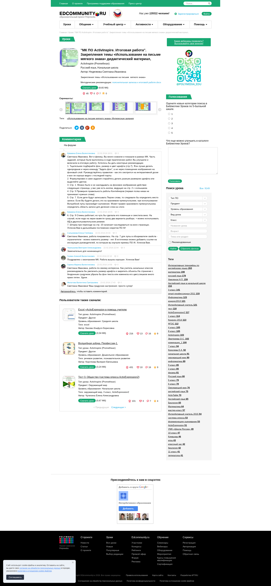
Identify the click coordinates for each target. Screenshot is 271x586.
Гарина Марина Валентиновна (81, 265)
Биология (174, 402)
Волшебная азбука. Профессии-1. (98, 343)
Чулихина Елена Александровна (102, 395)
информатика (176, 361)
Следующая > (118, 407)
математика (176, 272)
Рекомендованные (181, 242)
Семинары (162, 542)
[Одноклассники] (92, 128)
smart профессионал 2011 (184, 293)
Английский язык (178, 399)
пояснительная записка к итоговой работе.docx (136, 82)
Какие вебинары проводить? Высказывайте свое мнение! (189, 42)
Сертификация (165, 564)
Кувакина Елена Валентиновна (81, 153)
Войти (207, 14)
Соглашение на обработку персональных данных (100, 581)
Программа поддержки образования (105, 3)
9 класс (173, 365)
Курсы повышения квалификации (166, 559)
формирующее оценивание (184, 421)
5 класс (173, 380)
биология (174, 448)
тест (172, 308)
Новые (109, 546)
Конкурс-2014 (177, 320)
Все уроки (111, 542)
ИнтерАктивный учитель (182, 305)
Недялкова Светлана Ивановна (107, 71)
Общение (85, 24)
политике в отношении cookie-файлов (35, 571)
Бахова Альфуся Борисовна (99, 328)
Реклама (136, 561)
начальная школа (178, 354)
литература (175, 455)
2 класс (173, 369)
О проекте (77, 3)
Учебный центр (113, 24)
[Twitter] (76, 128)
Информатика (177, 297)
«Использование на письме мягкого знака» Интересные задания (100, 118)
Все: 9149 (205, 188)
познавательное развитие (117, 358)
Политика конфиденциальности (141, 581)
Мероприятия (164, 554)
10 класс (174, 433)
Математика (176, 406)
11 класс (174, 451)
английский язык (178, 391)
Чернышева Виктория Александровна (84, 248)
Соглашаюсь (15, 577)
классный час (176, 444)
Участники (137, 542)
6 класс (173, 384)
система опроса (178, 417)
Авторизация (189, 546)
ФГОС (173, 323)
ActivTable (174, 395)
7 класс (173, 346)
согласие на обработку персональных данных (40, 568)
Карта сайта (157, 575)
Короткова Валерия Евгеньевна (101, 362)
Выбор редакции (114, 554)
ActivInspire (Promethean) (95, 63)
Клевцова (174, 436)
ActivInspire (176, 335)
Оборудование (172, 24)
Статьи (84, 546)
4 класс (174, 327)
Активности (143, 24)
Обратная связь (191, 554)
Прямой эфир (139, 554)
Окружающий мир (98, 385)
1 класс (174, 316)
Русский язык (88, 67)
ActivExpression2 (120, 392)
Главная (63, 3)
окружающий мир (93, 392)
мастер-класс (176, 410)
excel (86, 324)
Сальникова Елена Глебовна (80, 233)
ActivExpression (177, 425)
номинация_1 (177, 342)
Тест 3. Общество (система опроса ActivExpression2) (108, 377)
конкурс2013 (176, 301)
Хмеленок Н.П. (178, 279)
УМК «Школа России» (181, 429)
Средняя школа (110, 321)
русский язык (177, 275)
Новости (85, 542)
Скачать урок (89, 87)
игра (172, 440)
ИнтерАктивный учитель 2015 (185, 414)
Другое (92, 317)
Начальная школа (107, 67)
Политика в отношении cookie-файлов (177, 581)
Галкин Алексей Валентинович (81, 256)
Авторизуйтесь (68, 291)
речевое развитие (93, 358)
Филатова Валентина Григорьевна (82, 282)
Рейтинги (136, 550)
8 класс (174, 331)
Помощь (199, 24)
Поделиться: (65, 128)
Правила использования (137, 575)
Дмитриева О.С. (178, 338)
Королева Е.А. (177, 350)
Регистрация (189, 542)
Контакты (172, 575)
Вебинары (162, 546)
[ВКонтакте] (82, 128)
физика (173, 372)
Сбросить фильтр (190, 248)
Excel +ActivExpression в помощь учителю (102, 309)
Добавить (128, 508)
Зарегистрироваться (188, 14)
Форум (135, 558)
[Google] (87, 128)
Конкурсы (136, 546)
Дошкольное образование (115, 355)
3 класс (107, 392)
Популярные (112, 550)
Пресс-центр (135, 3)
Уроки (67, 24)
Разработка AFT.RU (189, 575)
